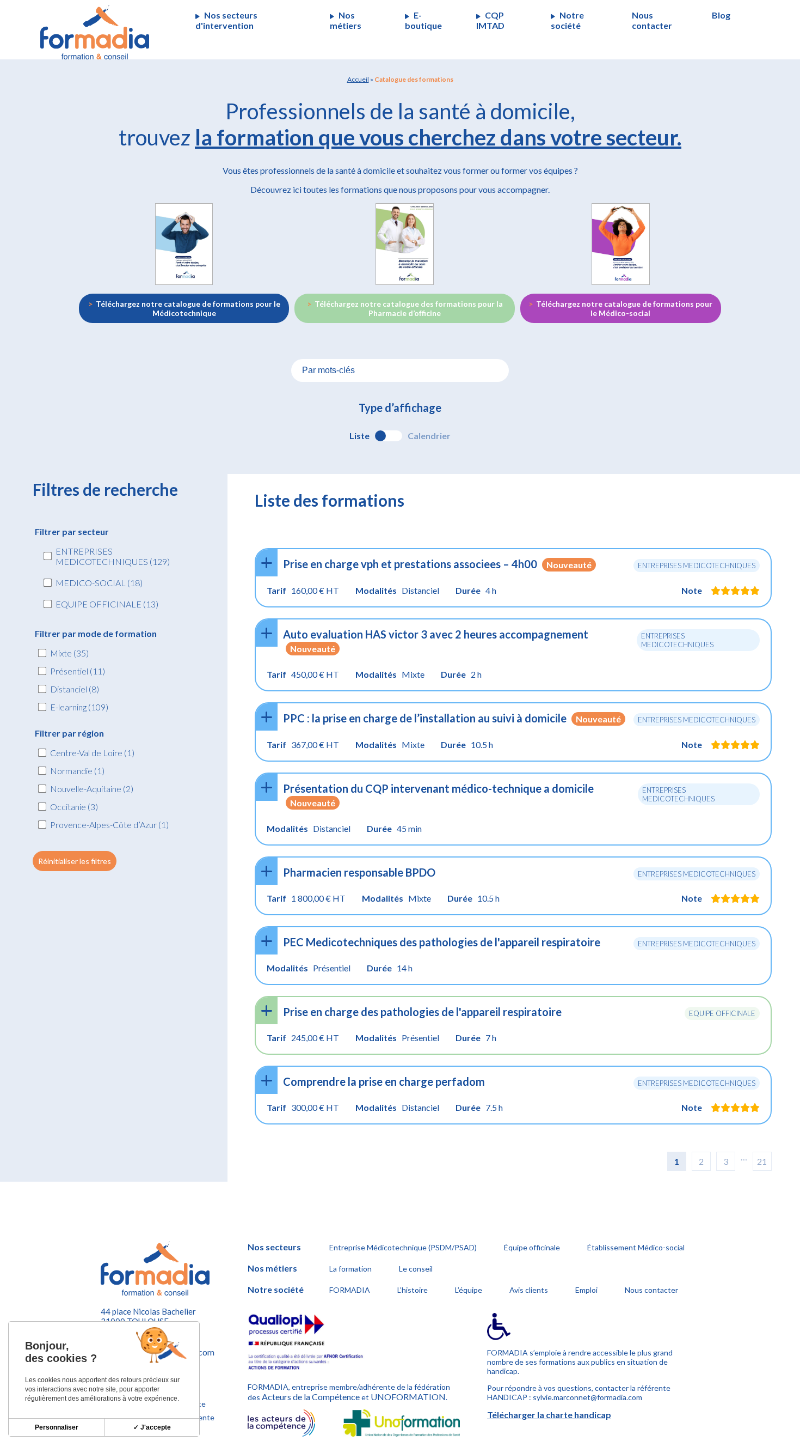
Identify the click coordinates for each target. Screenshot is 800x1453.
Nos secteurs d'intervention (226, 20)
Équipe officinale (532, 1247)
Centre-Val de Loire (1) (92, 752)
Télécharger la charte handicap (549, 1414)
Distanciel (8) (74, 689)
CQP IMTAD (490, 20)
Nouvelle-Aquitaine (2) (91, 788)
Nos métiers (345, 20)
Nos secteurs (274, 1247)
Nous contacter (652, 20)
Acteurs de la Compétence (311, 1396)
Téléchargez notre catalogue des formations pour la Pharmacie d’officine (409, 308)
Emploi (586, 1289)
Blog (721, 15)
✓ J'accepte (152, 1427)
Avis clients (528, 1289)
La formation (350, 1268)
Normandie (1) (77, 770)
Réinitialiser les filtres (74, 861)
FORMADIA (349, 1289)
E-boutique (423, 20)
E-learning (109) (79, 707)
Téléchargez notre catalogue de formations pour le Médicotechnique (188, 308)
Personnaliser (56, 1427)
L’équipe (468, 1289)
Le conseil (416, 1268)
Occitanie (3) (74, 806)
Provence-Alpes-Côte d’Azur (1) (109, 824)
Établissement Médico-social (636, 1247)
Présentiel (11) (77, 671)
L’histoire (412, 1289)
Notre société (567, 20)
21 (762, 1161)
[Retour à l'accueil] (94, 32)
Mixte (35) (69, 653)
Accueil (358, 79)
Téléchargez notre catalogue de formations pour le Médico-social (624, 308)
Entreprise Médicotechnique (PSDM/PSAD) (403, 1247)
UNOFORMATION (408, 1396)
